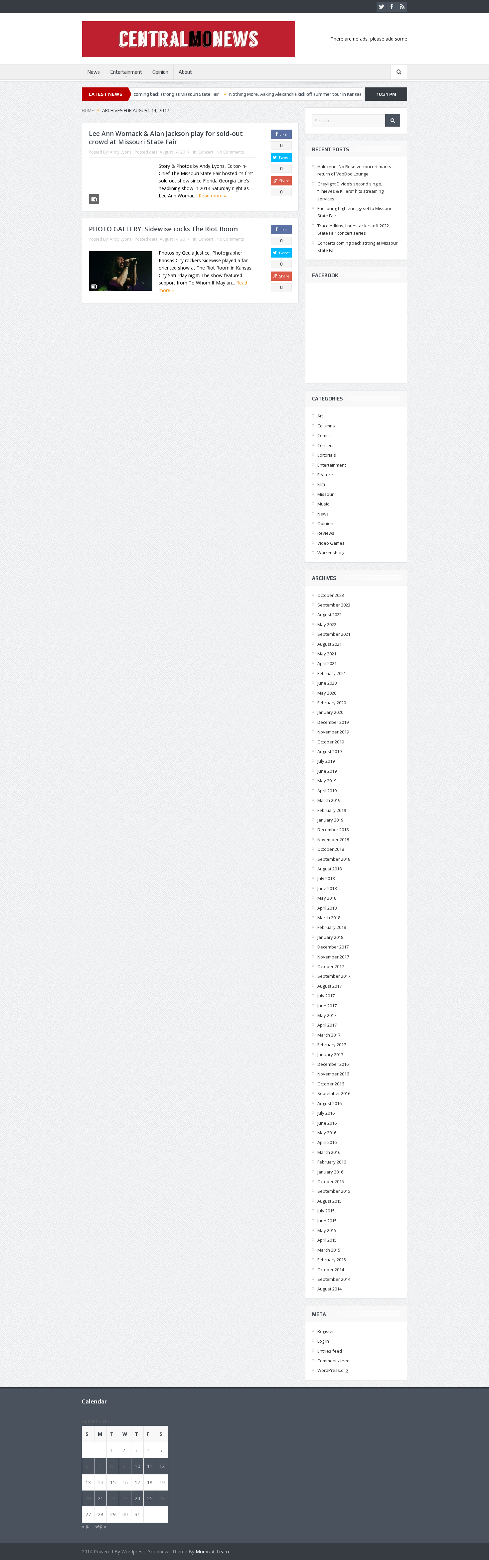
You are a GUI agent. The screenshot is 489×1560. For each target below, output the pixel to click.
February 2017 (331, 1045)
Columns (326, 426)
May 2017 (326, 1015)
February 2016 (331, 1162)
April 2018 (327, 908)
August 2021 (329, 644)
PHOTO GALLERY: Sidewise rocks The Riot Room (163, 229)
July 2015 (326, 1211)
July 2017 (326, 996)
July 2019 (326, 761)
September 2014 (333, 1279)
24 (137, 1498)
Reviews (325, 533)
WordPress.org (332, 1370)
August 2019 (329, 751)
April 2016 (327, 1142)
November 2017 (333, 957)
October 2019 (330, 742)
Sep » (100, 1526)
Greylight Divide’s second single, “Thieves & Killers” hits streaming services (350, 191)
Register (325, 1331)
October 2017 (330, 966)
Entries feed (329, 1351)
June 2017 (327, 1006)
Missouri (326, 494)
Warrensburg (330, 553)
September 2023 (333, 605)
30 (125, 1514)
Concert (205, 152)
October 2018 (330, 849)
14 (100, 1482)
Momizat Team (212, 1551)
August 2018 (329, 869)
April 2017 (327, 1025)
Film (321, 484)
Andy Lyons (120, 152)
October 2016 (330, 1084)
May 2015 (326, 1230)
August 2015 (329, 1201)
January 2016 (330, 1172)
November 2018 (333, 839)
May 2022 (326, 624)
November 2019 (333, 732)
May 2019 (326, 781)
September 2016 (333, 1093)
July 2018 (326, 878)
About (185, 72)
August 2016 (329, 1103)
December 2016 (333, 1064)
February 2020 (331, 703)
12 (162, 1466)
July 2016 (326, 1113)
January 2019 (330, 820)
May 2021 (326, 654)
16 (125, 1482)
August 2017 (329, 986)
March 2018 (328, 918)
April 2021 (327, 663)
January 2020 (330, 712)
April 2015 (327, 1240)
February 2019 (331, 810)
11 (149, 1466)
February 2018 (331, 927)
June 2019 (327, 771)
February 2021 (331, 673)
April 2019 (327, 791)
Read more (211, 195)
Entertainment (126, 72)
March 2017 (328, 1035)
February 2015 (331, 1260)
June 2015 (327, 1221)
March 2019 (328, 800)
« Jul (86, 1526)
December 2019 (333, 722)
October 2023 (330, 595)
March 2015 (328, 1250)
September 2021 (333, 634)
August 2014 (329, 1289)
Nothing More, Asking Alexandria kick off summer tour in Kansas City (250, 94)
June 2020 (327, 683)
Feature (325, 475)
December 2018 (333, 830)
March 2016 (328, 1152)
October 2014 (330, 1270)
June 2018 (327, 888)
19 (162, 1482)
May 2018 (326, 898)
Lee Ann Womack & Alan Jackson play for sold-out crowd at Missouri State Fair (166, 137)
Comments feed (333, 1361)
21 (100, 1498)
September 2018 (333, 859)
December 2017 (333, 947)
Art (320, 416)
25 (149, 1498)
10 (137, 1466)
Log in (323, 1341)
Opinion (160, 72)
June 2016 (327, 1123)
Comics (324, 435)
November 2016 (333, 1074)
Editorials (326, 455)
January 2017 (330, 1055)
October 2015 (330, 1181)
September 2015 (333, 1191)
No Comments (230, 152)
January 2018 (330, 937)
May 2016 (326, 1133)
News (93, 72)
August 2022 (329, 614)
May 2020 (326, 693)
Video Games (331, 543)
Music (323, 504)
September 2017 (333, 976)
